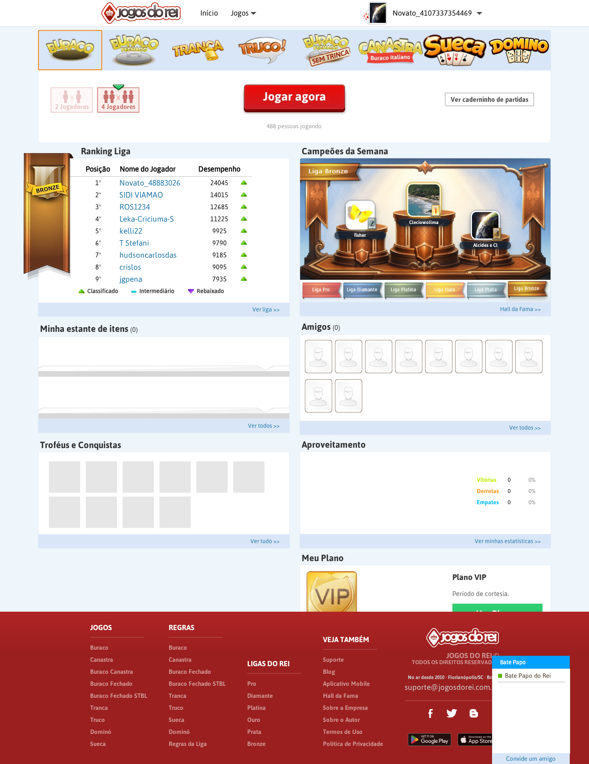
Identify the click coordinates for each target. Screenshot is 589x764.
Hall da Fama (340, 695)
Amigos (321, 326)
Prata (254, 731)
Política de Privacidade (353, 743)
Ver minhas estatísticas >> (508, 541)
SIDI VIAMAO (141, 194)
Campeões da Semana (345, 151)
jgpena (130, 279)
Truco (97, 719)
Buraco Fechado (111, 683)
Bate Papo (513, 662)
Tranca (99, 707)
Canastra (101, 659)
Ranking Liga (106, 151)
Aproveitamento (334, 444)
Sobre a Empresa (345, 707)
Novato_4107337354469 (432, 13)
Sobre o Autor (341, 719)
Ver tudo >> (265, 541)
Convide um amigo (531, 758)
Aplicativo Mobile (346, 683)
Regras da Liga (188, 743)
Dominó (100, 731)
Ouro (253, 719)
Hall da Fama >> (520, 309)
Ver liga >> (266, 309)
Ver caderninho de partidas (489, 99)
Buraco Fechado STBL (118, 695)
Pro (251, 683)
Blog (329, 671)
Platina (256, 707)
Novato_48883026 (149, 182)
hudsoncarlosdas (148, 255)
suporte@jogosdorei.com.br (452, 687)
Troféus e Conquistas (80, 445)
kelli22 (130, 230)
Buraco (99, 647)
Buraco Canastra (111, 671)
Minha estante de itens (89, 328)
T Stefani (134, 242)
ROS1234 (134, 206)
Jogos (239, 13)
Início (209, 13)
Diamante (260, 695)
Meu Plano (323, 558)
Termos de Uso (343, 731)
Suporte (333, 659)
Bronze (256, 743)
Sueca (98, 743)
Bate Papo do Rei (528, 675)
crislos (130, 267)
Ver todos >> (264, 425)
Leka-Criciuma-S (146, 218)
